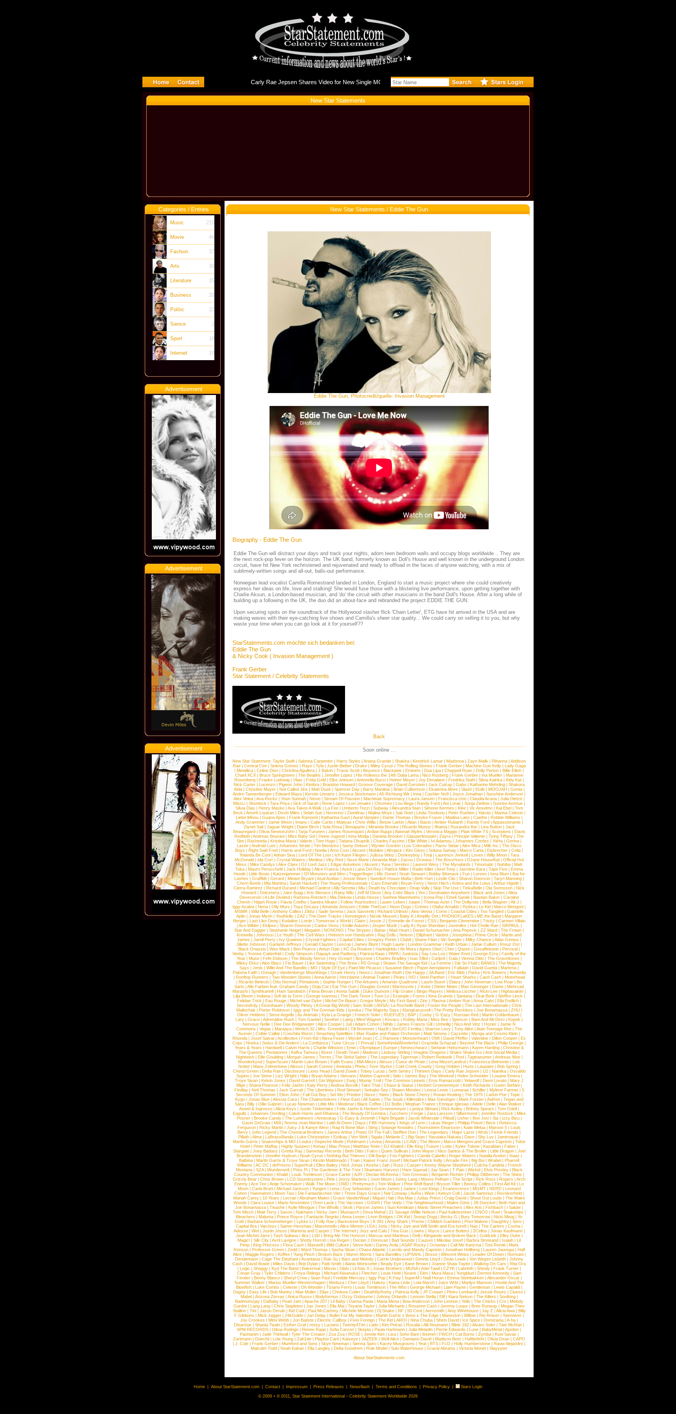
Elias (324, 1292)
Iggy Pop (377, 1277)
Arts (175, 266)
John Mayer (423, 1151)
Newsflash (360, 1386)
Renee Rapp (314, 1329)
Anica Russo (300, 1296)
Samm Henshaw (295, 1226)
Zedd (292, 1249)
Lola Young (283, 1338)
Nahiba (504, 864)
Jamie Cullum (483, 944)
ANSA (381, 1005)
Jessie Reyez (493, 1292)
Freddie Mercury (349, 1277)
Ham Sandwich (291, 991)
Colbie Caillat (267, 1033)
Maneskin (451, 1315)
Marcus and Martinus (389, 1235)
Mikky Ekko (247, 963)
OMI (435, 1038)
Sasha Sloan (343, 1249)
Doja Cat (320, 986)
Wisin (429, 1193)
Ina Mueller (492, 775)
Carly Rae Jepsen (462, 1071)
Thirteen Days (427, 1071)
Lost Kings (429, 1188)
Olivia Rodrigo (285, 1329)
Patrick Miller (397, 869)
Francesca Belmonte (489, 1061)
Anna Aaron (325, 977)
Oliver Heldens (251, 1014)
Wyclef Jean (360, 1038)
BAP (412, 1014)
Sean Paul (320, 1277)
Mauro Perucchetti (265, 869)
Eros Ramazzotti (444, 1080)
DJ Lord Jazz (314, 864)
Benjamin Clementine (459, 920)
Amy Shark (397, 1221)
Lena (334, 1188)
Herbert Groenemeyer (438, 1085)
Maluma (266, 1216)
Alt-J (515, 902)
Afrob (483, 1132)
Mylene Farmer (503, 1090)
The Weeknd (442, 1075)
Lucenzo (267, 784)
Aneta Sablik (348, 991)
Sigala (376, 1136)
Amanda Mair (384, 859)
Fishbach (494, 1207)
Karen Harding (486, 1047)
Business (180, 295)
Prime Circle (486, 934)
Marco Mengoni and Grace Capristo (478, 1141)
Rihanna (499, 761)
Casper (414, 1165)
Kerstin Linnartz (320, 794)
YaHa (498, 841)
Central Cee (255, 765)
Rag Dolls (387, 934)
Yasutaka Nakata (444, 1136)
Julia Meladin (420, 1329)
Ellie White (417, 841)
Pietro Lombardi (461, 1292)
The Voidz (392, 1202)
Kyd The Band (284, 1268)
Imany (301, 822)
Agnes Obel (430, 949)
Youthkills (284, 916)
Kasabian (492, 1146)
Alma (257, 1136)
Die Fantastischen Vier (319, 1193)
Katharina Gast (335, 817)
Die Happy (415, 972)
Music (177, 222)
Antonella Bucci (371, 779)
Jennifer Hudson (281, 1155)
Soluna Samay (442, 850)
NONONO (334, 930)
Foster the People (444, 1005)
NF (401, 1310)
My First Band (403, 1000)
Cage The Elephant (280, 1259)
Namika (499, 1071)
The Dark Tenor (355, 996)
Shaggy (261, 1268)
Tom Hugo (325, 841)
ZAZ (301, 916)
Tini (253, 1310)
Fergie (417, 1113)
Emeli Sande (458, 897)
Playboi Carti (327, 1338)
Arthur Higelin (506, 883)
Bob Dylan (308, 1263)
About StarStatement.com (235, 1386)
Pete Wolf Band (418, 1183)
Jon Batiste (303, 1320)
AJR (358, 1174)
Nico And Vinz (467, 1024)
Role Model (376, 1348)
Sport (176, 338)
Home (199, 1386)
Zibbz (309, 911)
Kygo (240, 1099)
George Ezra (485, 953)
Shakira (402, 761)
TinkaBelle (472, 888)
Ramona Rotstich (309, 897)
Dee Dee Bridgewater (294, 1024)
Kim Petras (392, 1324)
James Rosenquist (346, 831)
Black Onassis (252, 949)
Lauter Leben (392, 902)
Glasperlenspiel (421, 836)
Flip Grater (403, 991)
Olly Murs (280, 906)
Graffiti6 (259, 878)
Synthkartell (262, 991)
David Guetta (484, 967)
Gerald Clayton (319, 944)
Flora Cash (293, 1245)
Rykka (469, 906)
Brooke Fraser (428, 817)
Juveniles (457, 925)
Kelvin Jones (273, 1080)
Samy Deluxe (355, 845)
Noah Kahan (292, 1348)
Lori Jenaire (360, 803)
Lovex (477, 855)
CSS (432, 920)
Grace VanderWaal (351, 1198)
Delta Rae (271, 1071)
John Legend (264, 1132)
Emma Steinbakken (465, 1277)
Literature (180, 280)
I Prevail (366, 1043)
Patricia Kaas (372, 953)
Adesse (241, 1230)
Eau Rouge (275, 1000)
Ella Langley (318, 1348)
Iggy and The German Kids (319, 1010)
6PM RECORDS (252, 1329)
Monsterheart (415, 1038)
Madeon (370, 1052)
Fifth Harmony (382, 1122)
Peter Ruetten (461, 812)
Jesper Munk (384, 925)
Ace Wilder (249, 925)
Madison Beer (448, 1338)
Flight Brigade (392, 1118)
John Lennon (445, 1301)
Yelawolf (471, 1080)
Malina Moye (380, 812)
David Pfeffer (455, 1038)
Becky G (448, 1216)
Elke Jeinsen (341, 779)
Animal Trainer (376, 977)
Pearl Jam (291, 1301)
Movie (177, 237)
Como (441, 911)
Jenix (258, 967)
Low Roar (504, 981)
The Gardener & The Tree (336, 1169)
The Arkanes (366, 981)
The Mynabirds (456, 864)
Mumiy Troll (370, 1080)
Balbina (246, 1160)
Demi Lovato (495, 1080)
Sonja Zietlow (476, 803)
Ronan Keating (447, 1094)
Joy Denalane (432, 779)
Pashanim (249, 1334)
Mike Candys (262, 864)
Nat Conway (395, 1193)
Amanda (393, 1141)
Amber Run (459, 1000)
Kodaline (290, 920)
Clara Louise (262, 1202)
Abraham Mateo (314, 1198)
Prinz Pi (300, 1169)
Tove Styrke (380, 1066)
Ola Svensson (498, 888)
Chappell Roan (458, 770)
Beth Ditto (354, 1151)
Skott (347, 1207)
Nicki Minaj (504, 1216)
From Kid (309, 1038)
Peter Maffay (266, 1146)
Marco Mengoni (508, 906)
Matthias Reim (366, 1146)
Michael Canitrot (315, 888)
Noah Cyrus (311, 1155)
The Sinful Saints (351, 1057)
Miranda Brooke (384, 826)
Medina (315, 859)
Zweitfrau (356, 812)
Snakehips (513, 1212)
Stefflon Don (404, 1132)
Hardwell (273, 1047)
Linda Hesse (367, 897)
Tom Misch (243, 1212)
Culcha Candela (489, 1165)
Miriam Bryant (301, 878)
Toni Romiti (495, 1245)
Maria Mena (388, 1301)
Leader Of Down (488, 1254)
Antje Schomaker (286, 1183)
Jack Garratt (291, 1090)
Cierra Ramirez (248, 888)
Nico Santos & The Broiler (462, 1151)
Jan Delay (316, 1315)
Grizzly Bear (245, 1179)
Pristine (354, 1094)
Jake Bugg (293, 892)
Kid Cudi (296, 1310)
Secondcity (247, 1005)
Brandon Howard (339, 784)
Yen (421, 892)
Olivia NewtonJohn (277, 831)
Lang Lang (260, 1306)
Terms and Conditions (396, 1386)
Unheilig (443, 1024)
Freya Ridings (307, 1273)
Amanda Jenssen (338, 906)
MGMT (479, 1188)
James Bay (415, 1075)
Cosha (514, 1226)
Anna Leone (353, 1216)
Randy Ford (428, 803)
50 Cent (414, 1310)
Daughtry (500, 1221)
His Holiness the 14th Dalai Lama (387, 775)
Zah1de (304, 1338)
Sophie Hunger (337, 981)
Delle (491, 1104)
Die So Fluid (466, 963)
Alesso (385, 1061)
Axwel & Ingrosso (255, 1108)
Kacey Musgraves (397, 1343)
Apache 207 (315, 1301)
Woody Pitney (299, 1005)
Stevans (348, 1075)
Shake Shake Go (465, 1052)
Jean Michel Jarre (253, 1235)
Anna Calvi (483, 1000)
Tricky (489, 920)
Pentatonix (309, 981)
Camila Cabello (431, 1155)
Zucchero (398, 1113)
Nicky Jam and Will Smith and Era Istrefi (428, 1226)
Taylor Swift (284, 761)
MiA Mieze (366, 1061)
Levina (375, 1141)
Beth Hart (424, 878)
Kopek (514, 1019)
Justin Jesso (274, 1230)
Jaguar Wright (280, 826)
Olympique (370, 1047)
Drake (361, 765)
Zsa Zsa (337, 1334)
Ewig (351, 1080)
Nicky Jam (326, 1212)
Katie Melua (474, 1127)
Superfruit (303, 1165)
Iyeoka (354, 1010)
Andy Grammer (250, 822)
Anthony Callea (286, 911)
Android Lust (263, 845)
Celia (516, 850)
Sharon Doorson (474, 878)
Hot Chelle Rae (484, 925)
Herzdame (350, 977)
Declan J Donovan (370, 1240)
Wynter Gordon (386, 845)
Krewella (245, 934)
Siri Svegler (451, 939)
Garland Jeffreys (285, 944)
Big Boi (477, 1160)
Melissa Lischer (461, 991)
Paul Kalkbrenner (455, 1212)
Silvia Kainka (490, 779)
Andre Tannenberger (252, 794)
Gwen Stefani (507, 1085)
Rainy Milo (344, 892)
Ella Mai (337, 1306)
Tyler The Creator (308, 1334)
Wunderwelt (278, 1169)
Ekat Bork (485, 996)
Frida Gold (316, 779)
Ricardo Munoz (416, 826)
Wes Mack (280, 949)
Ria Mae (405, 1198)
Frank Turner (506, 1268)
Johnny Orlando (391, 1296)
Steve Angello (281, 1014)
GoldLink (488, 1235)
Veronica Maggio (441, 831)
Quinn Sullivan (394, 1151)
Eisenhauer (272, 1005)
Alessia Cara (285, 1099)
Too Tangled (491, 911)
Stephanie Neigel (285, 930)
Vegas (265, 1028)
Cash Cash (490, 977)
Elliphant (424, 934)
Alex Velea (243, 798)
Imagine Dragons (430, 1052)
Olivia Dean (498, 1338)
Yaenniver (512, 1315)
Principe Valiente (469, 836)
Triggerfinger (361, 873)
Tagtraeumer (479, 1057)
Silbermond (466, 1113)
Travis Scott (348, 770)
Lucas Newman (300, 1104)
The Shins (512, 1174)
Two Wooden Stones (291, 977)
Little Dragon (502, 1151)
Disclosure (294, 1071)
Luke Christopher (313, 1136)
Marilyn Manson (477, 1282)
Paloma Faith (245, 972)
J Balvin (325, 770)
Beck (491, 1122)
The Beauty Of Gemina (364, 1113)
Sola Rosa (332, 826)
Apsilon (512, 1329)
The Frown (511, 930)
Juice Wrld (448, 1282)
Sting (373, 1127)
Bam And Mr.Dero (488, 1019)
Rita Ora (518, 1263)
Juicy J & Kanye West (308, 1127)
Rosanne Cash (422, 1306)
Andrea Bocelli (344, 1085)
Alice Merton (351, 1226)
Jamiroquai (507, 1136)
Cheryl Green (246, 1071)
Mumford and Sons (300, 1343)
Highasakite (512, 991)
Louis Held (391, 1273)
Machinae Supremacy (384, 798)
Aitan (412, 822)
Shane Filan (426, 939)
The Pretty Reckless (453, 1010)
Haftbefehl (474, 1338)
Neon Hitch (438, 883)
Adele (477, 1104)
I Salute (514, 1207)
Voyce (433, 1230)
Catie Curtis (322, 822)
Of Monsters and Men (324, 873)
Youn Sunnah (293, 798)
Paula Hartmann (389, 1329)
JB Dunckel (484, 1202)
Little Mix (326, 1104)
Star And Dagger (250, 930)
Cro (502, 1301)
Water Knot (459, 953)
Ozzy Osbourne (357, 1296)
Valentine (479, 1038)
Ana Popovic (465, 930)
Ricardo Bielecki (254, 981)
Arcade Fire (457, 1160)
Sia (495, 1118)
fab (391, 1198)
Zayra (445, 836)
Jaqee (414, 902)
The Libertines (320, 1090)
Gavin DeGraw (256, 1122)
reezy (314, 1324)
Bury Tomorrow (475, 1216)
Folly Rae (325, 1221)
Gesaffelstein (486, 949)
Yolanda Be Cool (254, 855)
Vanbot (441, 934)
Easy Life (258, 1292)
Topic (515, 1094)
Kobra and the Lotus (471, 883)
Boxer (327, 1052)
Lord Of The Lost (314, 855)
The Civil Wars (311, 934)
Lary (240, 1019)
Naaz (514, 1155)
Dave (469, 1136)
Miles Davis (284, 1263)
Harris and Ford (296, 850)
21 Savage (399, 1212)
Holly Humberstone (472, 1343)
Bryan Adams (324, 1075)
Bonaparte (355, 826)
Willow (470, 1315)
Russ (398, 1165)
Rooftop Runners (252, 977)
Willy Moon (497, 855)
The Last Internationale (486, 1005)
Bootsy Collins (477, 1183)
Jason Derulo (272, 1310)
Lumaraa (460, 1090)
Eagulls (239, 1113)
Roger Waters (462, 1155)
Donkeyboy (409, 855)
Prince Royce (290, 1216)
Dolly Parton (487, 770)
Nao (474, 1226)
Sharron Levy (438, 1028)
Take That (370, 1085)
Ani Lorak (452, 803)
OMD (344, 1183)
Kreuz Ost (510, 944)
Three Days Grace (362, 1193)
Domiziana (493, 1320)
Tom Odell (507, 1108)
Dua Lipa (432, 770)
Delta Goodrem (348, 1348)
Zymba (484, 1334)
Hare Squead (414, 1169)
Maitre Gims (458, 1202)
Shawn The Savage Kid (405, 963)
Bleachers (245, 1216)
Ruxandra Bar (464, 826)
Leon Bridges (380, 1216)
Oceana (423, 859)
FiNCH (445, 1334)
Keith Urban (456, 944)
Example (401, 996)
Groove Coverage (375, 784)
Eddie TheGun (372, 906)
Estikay (340, 1136)
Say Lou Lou (433, 953)
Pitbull (448, 1118)
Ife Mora (408, 949)
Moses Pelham (435, 1179)
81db (480, 789)
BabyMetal (492, 1329)
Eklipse (269, 925)
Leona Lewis (436, 1090)
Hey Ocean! (340, 958)
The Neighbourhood (424, 1202)
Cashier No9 (437, 794)
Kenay (319, 1146)
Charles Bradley (391, 958)
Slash (466, 789)
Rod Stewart (349, 1090)
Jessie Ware (355, 878)
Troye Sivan (246, 1080)
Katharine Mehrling (487, 784)
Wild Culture (337, 1245)
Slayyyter (498, 1348)
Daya (360, 1122)
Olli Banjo (377, 1155)
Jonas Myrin (260, 916)
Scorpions (501, 831)
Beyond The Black (477, 1043)
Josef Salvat (262, 1038)
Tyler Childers (277, 1273)
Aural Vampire (366, 817)
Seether (331, 1019)
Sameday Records (324, 1151)
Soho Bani (409, 1334)
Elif (442, 1296)
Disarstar (243, 1324)
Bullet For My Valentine (350, 1315)
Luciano (331, 1324)
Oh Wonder (312, 1287)
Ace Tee (258, 1183)
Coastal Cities (464, 911)
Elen (424, 1273)
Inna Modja (358, 836)
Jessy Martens (352, 1179)
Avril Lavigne (284, 1240)
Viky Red (334, 859)
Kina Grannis (440, 996)
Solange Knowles (397, 1127)
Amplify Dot (427, 916)
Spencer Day (347, 789)
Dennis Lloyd (427, 1259)
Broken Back (330, 1254)
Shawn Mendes (406, 1090)
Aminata (343, 1066)
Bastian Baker (486, 897)
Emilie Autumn (355, 925)
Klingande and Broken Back (450, 1235)
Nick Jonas (352, 1165)
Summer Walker (249, 1282)
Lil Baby (338, 1301)
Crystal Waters (291, 859)
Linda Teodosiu (430, 812)
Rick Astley (451, 1108)
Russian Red (466, 1014)
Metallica (245, 770)
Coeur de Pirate (410, 1061)
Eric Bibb (456, 972)
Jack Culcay (440, 784)
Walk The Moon (320, 1183)
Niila (304, 1075)
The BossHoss (449, 859)
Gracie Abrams (441, 1348)
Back (379, 736)
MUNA (412, 1268)
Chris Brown (272, 1179)
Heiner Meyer (402, 779)
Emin (351, 1047)
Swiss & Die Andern (280, 1043)
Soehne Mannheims (401, 897)
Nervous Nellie (256, 1024)
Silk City (261, 1240)
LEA (370, 1226)
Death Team (347, 1052)
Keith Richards (477, 1085)
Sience (178, 324)
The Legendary (433, 1132)
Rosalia (413, 1324)
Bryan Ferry (412, 883)
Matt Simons (435, 1033)
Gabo (461, 784)
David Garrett (302, 1080)
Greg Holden (447, 1066)
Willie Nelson (423, 1212)
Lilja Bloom (243, 996)
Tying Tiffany (501, 836)
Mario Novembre (293, 1202)
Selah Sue (312, 812)
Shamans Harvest (381, 1169)
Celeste (290, 1287)
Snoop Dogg (425, 1216)
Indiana (263, 996)
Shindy (483, 1268)
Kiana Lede (399, 1282)
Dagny (239, 1292)
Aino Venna (421, 911)
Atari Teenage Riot (493, 1028)
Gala (453, 958)
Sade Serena (330, 911)
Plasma (438, 1000)
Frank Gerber (449, 765)
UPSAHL (413, 1254)
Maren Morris (359, 1254)
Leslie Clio (445, 878)
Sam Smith (363, 1005)
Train (355, 1160)
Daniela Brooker (387, 836)
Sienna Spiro (364, 1343)
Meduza (336, 1282)
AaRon (493, 1099)
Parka (474, 972)
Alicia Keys (285, 1108)
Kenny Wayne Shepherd (447, 1165)
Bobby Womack (444, 873)
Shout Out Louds (486, 1198)
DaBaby (271, 1301)
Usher (463, 1118)
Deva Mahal (374, 1212)
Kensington (355, 916)
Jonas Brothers (387, 1268)
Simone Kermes (439, 808)
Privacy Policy (436, 1386)
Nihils (388, 1024)
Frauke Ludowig (274, 779)
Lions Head (319, 1071)
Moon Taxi (284, 1193)
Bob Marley (281, 1292)
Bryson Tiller (448, 1183)
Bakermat (311, 1268)
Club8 (405, 939)
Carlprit (438, 958)
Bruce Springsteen (277, 775)
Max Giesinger (475, 986)
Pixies (399, 977)
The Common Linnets (405, 1080)
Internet (178, 353)
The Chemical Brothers (302, 1132)
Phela (360, 1066)
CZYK (449, 1268)
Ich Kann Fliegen (350, 855)
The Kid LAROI (392, 1320)
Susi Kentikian (400, 1207)
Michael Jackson (293, 1188)
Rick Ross (486, 1179)
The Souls (393, 1099)
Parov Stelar (447, 845)
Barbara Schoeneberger (270, 1221)
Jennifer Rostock (497, 1113)
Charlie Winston (328, 1047)
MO (314, 967)
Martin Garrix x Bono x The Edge (407, 1315)
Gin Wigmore (330, 1080)
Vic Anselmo (481, 808)
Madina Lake (458, 817)
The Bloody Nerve (308, 958)
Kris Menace (319, 892)
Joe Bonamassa (491, 1010)
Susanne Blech (399, 967)
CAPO (519, 1338)
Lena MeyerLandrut (447, 1061)
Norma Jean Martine (303, 1122)
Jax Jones (316, 1306)
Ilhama (441, 826)
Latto (373, 1324)
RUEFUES (394, 1014)
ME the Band (489, 916)
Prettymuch (363, 1183)
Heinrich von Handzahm (351, 934)
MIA (277, 1122)
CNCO (481, 1212)
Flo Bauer (294, 963)
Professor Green (268, 1249)
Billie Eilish (511, 770)
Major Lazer (463, 1132)
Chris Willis (365, 822)
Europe (390, 1047)
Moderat (346, 1104)
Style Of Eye (333, 967)
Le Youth (285, 934)
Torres (325, 1057)
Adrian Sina (284, 855)
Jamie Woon (280, 822)
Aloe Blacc (272, 963)
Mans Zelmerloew (270, 1066)
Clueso (516, 1292)
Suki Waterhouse (407, 1348)
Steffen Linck (510, 996)
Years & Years (248, 1047)
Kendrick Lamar (428, 761)
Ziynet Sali (253, 826)
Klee (462, 808)
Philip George (510, 1043)
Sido (397, 1075)
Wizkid (474, 1169)
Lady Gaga (515, 765)
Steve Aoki (362, 1245)
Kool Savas (505, 1334)
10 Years (270, 1198)
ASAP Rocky (413, 1245)
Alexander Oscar (503, 1277)
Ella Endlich (508, 1000)
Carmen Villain (511, 920)
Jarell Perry (264, 939)
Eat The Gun (344, 986)
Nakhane (304, 1212)
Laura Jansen (421, 798)
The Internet (344, 1230)
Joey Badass (265, 1151)
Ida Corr (265, 859)
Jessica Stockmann (357, 794)
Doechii (262, 1338)
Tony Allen (463, 1028)
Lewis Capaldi (507, 1287)
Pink (331, 1179)
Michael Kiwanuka (341, 1273)
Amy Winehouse (463, 1310)
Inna (417, 794)
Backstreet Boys (354, 1221)
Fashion (179, 251)
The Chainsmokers (318, 1099)
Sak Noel (404, 812)
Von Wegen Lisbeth (487, 1259)
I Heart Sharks (462, 977)
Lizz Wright (286, 1075)
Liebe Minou (247, 817)
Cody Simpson (299, 953)
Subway (380, 808)
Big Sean (416, 1136)
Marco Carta (472, 850)
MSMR (241, 911)
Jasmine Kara (472, 869)
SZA (260, 1169)
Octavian (438, 1245)
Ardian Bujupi (379, 831)
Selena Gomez (284, 765)
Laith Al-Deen (339, 1122)
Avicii (347, 869)
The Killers (486, 1296)
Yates (384, 1094)
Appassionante (507, 822)
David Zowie (345, 1071)
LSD (316, 1235)
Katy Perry (317, 1085)
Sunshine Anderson (504, 794)
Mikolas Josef (450, 1240)
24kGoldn (294, 1315)
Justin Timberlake (316, 1108)
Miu (361, 888)
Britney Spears (480, 1108)
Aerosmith (434, 1310)
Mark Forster (471, 1099)
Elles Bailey (327, 1165)
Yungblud (465, 1273)
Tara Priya (279, 803)
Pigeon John (290, 784)
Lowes (418, 1230)
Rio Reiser (489, 1315)
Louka (305, 1141)
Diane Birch (308, 826)
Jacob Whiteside (423, 1118)
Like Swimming (321, 963)
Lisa (392, 1334)
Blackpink (392, 770)
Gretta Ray (291, 1151)
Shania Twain (267, 1324)
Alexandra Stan (406, 808)
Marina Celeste (508, 812)
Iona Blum (499, 873)
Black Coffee (369, 1104)
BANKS (488, 963)
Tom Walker (389, 1183)
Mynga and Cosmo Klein (494, 1033)
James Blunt (366, 944)
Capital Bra (246, 1226)
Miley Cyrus (381, 765)
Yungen (319, 1188)
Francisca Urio (452, 798)
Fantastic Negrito (322, 1216)
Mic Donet (386, 873)
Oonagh (268, 972)
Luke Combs (267, 1287)
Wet (255, 1230)
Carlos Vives (327, 925)
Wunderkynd (250, 1061)
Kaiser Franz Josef (381, 1160)
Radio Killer (422, 869)
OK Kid (403, 1216)
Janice (409, 1188)
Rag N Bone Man (348, 1127)
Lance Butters (456, 1230)
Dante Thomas (397, 817)
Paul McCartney (323, 1310)
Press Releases (328, 1386)
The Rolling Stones (414, 765)
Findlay (241, 1090)
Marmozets (403, 986)
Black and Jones (489, 892)
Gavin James (387, 1188)
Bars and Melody (358, 1259)
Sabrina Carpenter (315, 761)
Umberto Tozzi (356, 808)
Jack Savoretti (360, 911)
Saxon (286, 1212)
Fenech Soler (367, 1014)
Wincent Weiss (455, 1254)
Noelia (321, 850)
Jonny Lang (406, 1179)
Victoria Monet (472, 1348)
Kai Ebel (503, 808)
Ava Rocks (266, 798)
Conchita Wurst (298, 1033)
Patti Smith (332, 1263)
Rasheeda (257, 841)
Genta (516, 789)
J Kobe (424, 986)
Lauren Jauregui (498, 1249)
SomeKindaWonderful (397, 1043)
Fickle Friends (504, 1132)
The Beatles (309, 775)
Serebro (401, 864)
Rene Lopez (333, 803)
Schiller (479, 1090)
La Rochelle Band (407, 1005)
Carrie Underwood (394, 1259)
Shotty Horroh (313, 1240)
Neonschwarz (414, 1047)
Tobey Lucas (372, 1071)
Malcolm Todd (264, 1348)
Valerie (306, 841)
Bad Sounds (403, 1240)
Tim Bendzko (326, 845)
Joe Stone (262, 1075)
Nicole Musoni (383, 916)
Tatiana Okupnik (354, 841)
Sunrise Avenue (508, 803)
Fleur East (350, 1099)
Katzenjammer (286, 873)
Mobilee (376, 850)
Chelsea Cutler (346, 1292)
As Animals (307, 1014)
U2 (485, 1071)
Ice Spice (471, 1320)
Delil (416, 1235)
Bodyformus (326, 1296)
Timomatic (484, 864)
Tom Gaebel (309, 1019)
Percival (510, 949)
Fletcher (369, 1273)
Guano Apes (274, 817)
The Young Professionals (344, 883)
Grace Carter (338, 1174)
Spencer (460, 1019)
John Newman (477, 981)
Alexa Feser (333, 1038)
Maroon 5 (498, 1127)
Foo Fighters (402, 1155)
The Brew (348, 963)
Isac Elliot (419, 958)
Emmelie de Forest (406, 920)
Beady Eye (391, 1263)
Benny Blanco (267, 1277)
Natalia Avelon (492, 1155)
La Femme (441, 963)
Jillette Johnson (251, 944)
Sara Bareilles (388, 1254)
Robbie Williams (505, 817)
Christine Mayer (261, 789)
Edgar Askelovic (346, 864)
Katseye (350, 1338)
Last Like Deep (264, 920)
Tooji (427, 855)
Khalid (282, 1174)
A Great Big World (332, 1005)
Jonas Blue (259, 1099)
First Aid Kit (505, 1183)
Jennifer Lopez (338, 775)
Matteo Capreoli (374, 1075)
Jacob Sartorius (478, 1193)
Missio (330, 1268)
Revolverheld (509, 1193)
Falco (372, 1151)
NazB (383, 1028)
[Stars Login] (458, 1386)
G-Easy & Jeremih (357, 1118)
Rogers (506, 1179)
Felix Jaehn (293, 1085)
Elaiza (454, 981)
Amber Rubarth (448, 822)
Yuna (385, 864)
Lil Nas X (360, 1268)
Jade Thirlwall (275, 1334)
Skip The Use (446, 888)
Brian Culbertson (409, 789)
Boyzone (364, 958)
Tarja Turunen (311, 831)
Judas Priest (428, 1198)
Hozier (490, 1024)
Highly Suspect (295, 1146)
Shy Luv (486, 1136)
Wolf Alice (390, 1338)
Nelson (406, 934)
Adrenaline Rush (278, 1019)
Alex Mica (471, 845)
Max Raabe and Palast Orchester (388, 1033)
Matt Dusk (321, 789)
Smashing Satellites (334, 1033)
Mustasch (349, 1212)
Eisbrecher (497, 850)
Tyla (320, 765)
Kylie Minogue (301, 1207)
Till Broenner (362, 1028)
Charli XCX (245, 775)
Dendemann (246, 1259)
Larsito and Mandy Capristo (415, 1249)
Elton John (289, 1094)
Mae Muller (305, 1292)
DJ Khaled (393, 1146)
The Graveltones (503, 958)
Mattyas (344, 822)
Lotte (447, 1146)
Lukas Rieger (441, 1122)
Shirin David (447, 1320)
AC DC (262, 1165)
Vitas (297, 779)
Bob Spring (507, 1066)
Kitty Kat (513, 779)
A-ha (511, 1320)
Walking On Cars (490, 1263)
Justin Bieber (339, 765)
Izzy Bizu (511, 1118)
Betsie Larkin (391, 822)
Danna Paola (361, 1301)
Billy (251, 1104)
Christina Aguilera (298, 770)
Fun (466, 873)
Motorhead (515, 977)
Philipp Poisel (470, 1122)
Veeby (238, 953)
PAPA (393, 953)
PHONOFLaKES (457, 916)
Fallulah (461, 967)
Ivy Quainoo (290, 939)
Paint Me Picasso (365, 967)
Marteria (508, 967)
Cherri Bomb (249, 883)
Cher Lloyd (358, 1282)
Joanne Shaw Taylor (450, 1263)
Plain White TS (474, 831)
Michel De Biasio (340, 1000)
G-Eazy (442, 1014)
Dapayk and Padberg (336, 953)
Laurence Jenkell (451, 855)
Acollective (287, 1038)
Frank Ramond (303, 817)
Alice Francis (326, 869)
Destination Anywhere (449, 892)
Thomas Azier (437, 902)
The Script (462, 1179)
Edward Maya (288, 794)
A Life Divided (277, 897)
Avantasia (310, 1259)
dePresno (281, 1165)
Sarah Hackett (303, 883)
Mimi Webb (278, 1320)
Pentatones (277, 1052)
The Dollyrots (466, 902)
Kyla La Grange (336, 1014)
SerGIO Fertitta (406, 1028)
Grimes (422, 906)
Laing (348, 1019)
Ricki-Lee (489, 991)
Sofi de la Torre (288, 996)
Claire (359, 920)
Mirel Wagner (368, 1019)
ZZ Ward (488, 930)
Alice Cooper (330, 1024)
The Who (397, 1287)
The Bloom (430, 1141)
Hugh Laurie (393, 944)
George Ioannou (321, 996)
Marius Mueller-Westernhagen (296, 1282)
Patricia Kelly (407, 1292)
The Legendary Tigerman (394, 1057)
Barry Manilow (376, 789)
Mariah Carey (246, 1198)
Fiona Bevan (321, 991)
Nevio (314, 798)
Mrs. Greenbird (332, 1028)
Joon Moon (381, 1179)
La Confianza (315, 1043)
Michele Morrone (358, 1310)
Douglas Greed (374, 986)
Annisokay (326, 1118)
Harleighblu (386, 949)
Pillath (243, 1136)
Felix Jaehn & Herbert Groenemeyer (371, 1108)
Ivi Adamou (441, 841)
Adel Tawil (430, 1268)
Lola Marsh (424, 1282)
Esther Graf (295, 1324)
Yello (466, 1301)
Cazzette (459, 1033)
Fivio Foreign (362, 1320)
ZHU (515, 1010)
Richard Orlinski (393, 911)
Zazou (407, 859)
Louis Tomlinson (306, 1174)
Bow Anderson (416, 1301)
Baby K (407, 916)
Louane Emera (506, 1075)
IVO (412, 977)
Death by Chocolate (387, 888)
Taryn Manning (508, 878)
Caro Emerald (384, 883)
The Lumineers (299, 1118)
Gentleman (479, 1287)
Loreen (480, 873)
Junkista (410, 953)
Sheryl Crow (295, 1277)
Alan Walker (510, 1104)
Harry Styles (348, 761)
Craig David (455, 1198)
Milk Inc (491, 845)
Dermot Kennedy (493, 1273)
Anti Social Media (501, 1052)
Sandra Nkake (323, 902)
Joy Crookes (252, 1320)
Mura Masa (442, 1273)
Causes (425, 1240)
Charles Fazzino (389, 841)
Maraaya (283, 1028)
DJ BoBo (393, 1104)
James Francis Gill (414, 1024)
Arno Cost (339, 850)
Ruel (495, 1212)
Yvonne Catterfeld (264, 953)
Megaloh (312, 930)
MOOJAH (497, 789)
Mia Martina (275, 883)
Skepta (364, 1329)
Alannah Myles (408, 831)
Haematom (260, 1193)
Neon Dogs (400, 906)
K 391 (378, 1221)
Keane (410, 1273)
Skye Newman (335, 1343)
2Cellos (480, 1230)
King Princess (266, 1245)
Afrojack (394, 850)
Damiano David (417, 1338)
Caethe (480, 817)
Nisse (369, 1094)
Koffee (284, 1254)
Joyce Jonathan (467, 794)
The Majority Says (382, 1010)
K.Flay (395, 1277)
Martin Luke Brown (309, 1061)
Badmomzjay (247, 1301)
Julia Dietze (511, 798)
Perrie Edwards (451, 1329)
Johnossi (264, 934)
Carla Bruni (262, 1188)
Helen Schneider (473, 1075)
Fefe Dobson (275, 958)
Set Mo (336, 1094)
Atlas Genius (506, 939)
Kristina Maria (283, 841)
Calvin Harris (297, 1047)
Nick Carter (244, 784)
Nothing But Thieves (346, 1155)
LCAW (410, 1141)
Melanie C (395, 1136)
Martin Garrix (245, 1141)
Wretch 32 (305, 1028)
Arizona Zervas (269, 1296)
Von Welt (359, 1136)
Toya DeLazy (306, 906)
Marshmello (326, 1226)
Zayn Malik (477, 761)
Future (432, 1146)
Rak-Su (331, 1259)
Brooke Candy (267, 1118)
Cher (449, 949)
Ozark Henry (343, 972)
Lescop (344, 944)
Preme (418, 1221)
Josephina (461, 934)
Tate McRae (510, 1324)
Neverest (334, 812)
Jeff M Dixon (369, 892)
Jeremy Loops (454, 1306)
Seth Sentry (399, 1071)
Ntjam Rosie (265, 902)
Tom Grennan (415, 1174)
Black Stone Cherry (411, 1094)
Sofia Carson (341, 1329)
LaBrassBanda (279, 1136)
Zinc (424, 1000)
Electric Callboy (332, 1320)
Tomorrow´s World (333, 920)
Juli (348, 1024)
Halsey (378, 1282)
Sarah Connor (319, 1066)
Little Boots (259, 873)
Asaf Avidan (328, 878)
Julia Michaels (391, 1306)
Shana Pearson (263, 1085)
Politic (177, 309)
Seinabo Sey (376, 1090)
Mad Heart (399, 930)
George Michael (425, 1287)
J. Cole (241, 1343)
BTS (434, 1343)
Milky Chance (478, 939)
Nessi (364, 972)
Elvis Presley (496, 1169)
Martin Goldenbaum (500, 1014)
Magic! (243, 1240)
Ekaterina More (443, 789)
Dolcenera (269, 892)
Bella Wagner (494, 902)
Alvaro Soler (483, 1324)
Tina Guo (399, 1230)
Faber (510, 1146)
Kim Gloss (415, 850)
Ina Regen (339, 1240)
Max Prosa (339, 1146)
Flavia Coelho (293, 902)
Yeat (422, 1343)
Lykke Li (305, 1221)
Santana (464, 996)
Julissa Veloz (382, 855)
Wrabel (494, 1160)
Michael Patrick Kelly (422, 1160)
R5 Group (370, 963)
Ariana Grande (377, 761)
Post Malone (476, 1221)
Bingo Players (430, 991)
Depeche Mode (329, 1141)
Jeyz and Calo (373, 1230)
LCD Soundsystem (305, 1179)
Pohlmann (356, 1141)
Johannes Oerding (267, 1113)
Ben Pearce (304, 949)
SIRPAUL (511, 925)
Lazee (242, 845)
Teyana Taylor (361, 1306)
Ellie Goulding (270, 1057)
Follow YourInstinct (358, 902)
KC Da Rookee (357, 949)
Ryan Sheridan (431, 925)
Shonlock (257, 803)
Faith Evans (342, 1061)
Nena (263, 906)
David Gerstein (410, 784)
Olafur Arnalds (445, 906)
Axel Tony (446, 869)
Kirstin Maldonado (330, 1160)
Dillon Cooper (504, 1038)
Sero (516, 1221)
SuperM (412, 1277)
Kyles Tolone (467, 1146)
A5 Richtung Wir (394, 794)
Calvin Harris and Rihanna (313, 1113)
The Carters (492, 1226)
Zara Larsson (440, 1113)
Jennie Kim (374, 1334)
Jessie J (377, 920)
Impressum (296, 1386)
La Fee (331, 808)
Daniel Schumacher (431, 930)
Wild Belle (260, 911)
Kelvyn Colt (449, 1193)
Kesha (372, 1165)
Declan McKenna (382, 1174)
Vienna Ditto (472, 958)
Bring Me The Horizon (344, 1235)
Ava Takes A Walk (305, 808)
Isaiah (507, 1240)
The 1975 (474, 1094)
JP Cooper (433, 1292)
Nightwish (245, 1057)
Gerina (512, 841)
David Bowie (258, 1263)
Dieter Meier (445, 986)
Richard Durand (281, 888)
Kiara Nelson (460, 1296)
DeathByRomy (378, 1292)
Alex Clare (288, 864)
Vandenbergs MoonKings (303, 972)
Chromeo (383, 803)
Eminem (413, 770)
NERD (495, 1188)
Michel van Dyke (306, 1000)
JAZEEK (369, 1338)
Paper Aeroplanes (434, 967)
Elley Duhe (510, 1235)
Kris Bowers (494, 972)
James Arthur (339, 1132)
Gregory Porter (382, 939)
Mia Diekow (341, 897)
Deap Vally (420, 888)
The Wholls (328, 1207)
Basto (425, 822)
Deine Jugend (331, 836)
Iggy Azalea (243, 906)
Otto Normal (284, 981)
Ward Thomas (314, 1249)
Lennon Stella (423, 1296)
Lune (473, 1329)
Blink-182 (460, 1324)
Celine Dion (267, 770)
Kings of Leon (412, 1122)
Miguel (378, 1198)
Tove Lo (381, 996)
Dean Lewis (455, 1259)
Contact (272, 1386)
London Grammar (425, 944)
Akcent (358, 850)
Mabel (246, 1296)
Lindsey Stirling (395, 1052)
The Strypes (359, 930)
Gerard (277, 878)
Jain (386, 1165)
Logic (245, 1268)
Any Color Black (399, 892)
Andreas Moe (507, 1057)
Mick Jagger (269, 1315)
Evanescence (456, 1188)
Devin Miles (289, 812)
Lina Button (491, 826)
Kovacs (392, 1019)
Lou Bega (405, 803)
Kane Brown (416, 1263)
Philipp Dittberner (483, 1174)
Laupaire (485, 1066)
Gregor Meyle (373, 1000)
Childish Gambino (444, 1221)
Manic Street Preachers (439, 1207)
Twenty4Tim (353, 1324)
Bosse (431, 1254)
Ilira (305, 1235)
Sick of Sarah (305, 803)
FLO (446, 1343)
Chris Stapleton (288, 1306)
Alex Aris (474, 1207)
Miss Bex (439, 1019)
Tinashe (277, 1207)
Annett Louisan (260, 812)
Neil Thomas (263, 1090)
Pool (460, 1057)
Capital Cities (352, 939)
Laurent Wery (426, 864)
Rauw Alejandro (508, 1343)
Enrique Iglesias (454, 1104)
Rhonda (239, 1038)
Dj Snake (385, 1310)
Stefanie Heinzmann (450, 1047)
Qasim (464, 949)
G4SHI (373, 1202)
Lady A (407, 925)
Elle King (415, 1146)
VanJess (268, 1226)
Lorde (306, 920)
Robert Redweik (437, 1057)
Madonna (455, 761)
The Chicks (485, 1301)
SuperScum (277, 1061)
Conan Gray (249, 1273)
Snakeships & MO (278, 1141)
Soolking (508, 1296)
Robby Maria (415, 1019)
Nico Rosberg (435, 775)
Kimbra (312, 784)
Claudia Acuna (483, 798)
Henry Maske (271, 808)
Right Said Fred (263, 850)
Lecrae (289, 1198)
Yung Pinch (304, 1254)
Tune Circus (343, 1043)
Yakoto (484, 812)
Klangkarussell (416, 1010)
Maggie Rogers (259, 1254)
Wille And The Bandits (286, 967)
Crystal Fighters (321, 939)
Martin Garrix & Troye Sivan (282, 1160)
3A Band (436, 972)
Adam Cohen (367, 1024)
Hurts (468, 1066)
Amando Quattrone (400, 981)
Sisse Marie (358, 859)
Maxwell (315, 1245)
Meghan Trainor (420, 1104)
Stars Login (471, 1386)
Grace (254, 1019)
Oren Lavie (323, 1202)
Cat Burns (465, 1334)
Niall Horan (433, 1277)
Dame (497, 986)
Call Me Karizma (465, 1245)
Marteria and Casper (309, 1230)
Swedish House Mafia (390, 878)
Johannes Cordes (472, 841)
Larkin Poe (496, 1094)
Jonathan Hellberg (462, 1249)
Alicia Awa (505, 1310)
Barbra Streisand (482, 1240)
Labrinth (465, 1268)
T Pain (458, 1169)
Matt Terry (267, 1212)
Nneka (252, 1043)
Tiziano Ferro (339, 1287)
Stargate (241, 1151)
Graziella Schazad (438, 1043)
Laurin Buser (433, 981)
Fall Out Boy (314, 1094)
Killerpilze (415, 1099)
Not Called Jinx (293, 789)
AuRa (415, 1193)
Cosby (425, 1014)
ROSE (354, 1334)
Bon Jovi (481, 1118)
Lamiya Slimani (424, 1108)
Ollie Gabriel (269, 1104)
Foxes (419, 996)
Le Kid (485, 906)
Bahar (380, 930)
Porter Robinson (274, 1010)
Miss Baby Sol (301, 836)
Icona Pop (433, 897)
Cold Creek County (414, 1066)
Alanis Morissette (361, 1263)
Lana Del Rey (368, 869)
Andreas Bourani (268, 836)
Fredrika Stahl (461, 779)
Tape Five (498, 869)
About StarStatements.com (379, 1357)
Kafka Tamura (304, 1052)
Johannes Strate (294, 845)
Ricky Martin (271, 1127)
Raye (307, 765)
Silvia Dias (245, 808)
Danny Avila (387, 1245)
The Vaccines (350, 1202)
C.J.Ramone (387, 1038)
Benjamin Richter (447, 1174)
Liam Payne (455, 1287)
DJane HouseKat (483, 859)
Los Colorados (418, 845)
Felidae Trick (249, 1000)
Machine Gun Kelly (483, 765)
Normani (515, 1254)
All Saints (371, 1099)
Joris (382, 1226)
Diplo (344, 1268)
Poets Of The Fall (372, 1132)
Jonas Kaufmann (507, 1230)
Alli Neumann (435, 1324)
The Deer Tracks (325, 916)
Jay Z (487, 1310)
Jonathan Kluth (388, 972)
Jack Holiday (298, 869)
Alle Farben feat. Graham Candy (278, 986)
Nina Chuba (421, 1320)
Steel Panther (432, 977)
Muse (254, 958)
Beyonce (371, 770)
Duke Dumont (376, 991)
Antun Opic (329, 949)
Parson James (370, 1207)
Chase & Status (399, 1085)
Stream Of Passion (342, 798)
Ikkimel (428, 1334)
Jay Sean (440, 1169)
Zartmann (242, 1338)
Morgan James (301, 1057)
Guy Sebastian (357, 1188)
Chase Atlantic (372, 1249)
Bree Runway (484, 1306)
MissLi (239, 803)
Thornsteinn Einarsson (438, 1127)
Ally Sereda (344, 888)
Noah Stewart (412, 873)
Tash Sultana (285, 1235)
